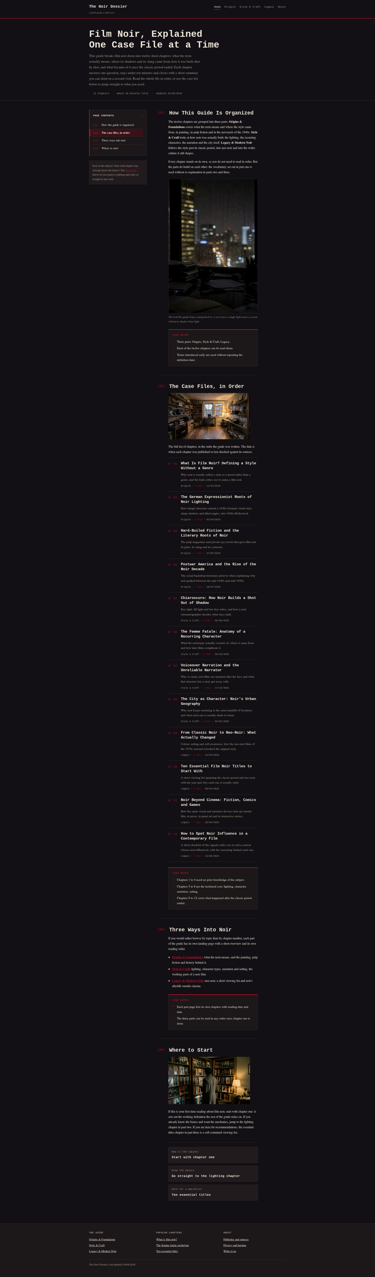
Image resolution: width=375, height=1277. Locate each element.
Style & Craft (250, 6)
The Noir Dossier (108, 9)
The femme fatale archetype (172, 1245)
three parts (131, 170)
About (282, 6)
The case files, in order (116, 133)
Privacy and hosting (234, 1245)
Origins (230, 6)
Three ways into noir (114, 140)
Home (217, 6)
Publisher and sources (236, 1239)
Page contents (103, 115)
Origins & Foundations (102, 1239)
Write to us (229, 1251)
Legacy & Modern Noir (102, 1251)
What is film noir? (166, 1239)
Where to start (110, 148)
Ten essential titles (167, 1251)
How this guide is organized (118, 125)
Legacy (269, 6)
